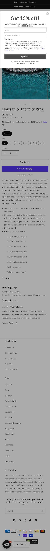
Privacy (12, 50)
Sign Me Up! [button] (25, 56)
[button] (47, 13)
